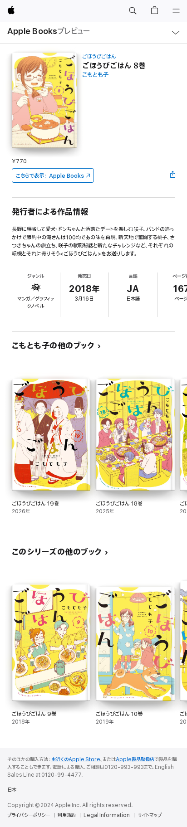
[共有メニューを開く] (172, 175)
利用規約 (67, 815)
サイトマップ (150, 815)
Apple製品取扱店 (135, 759)
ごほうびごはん (99, 56)
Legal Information (107, 815)
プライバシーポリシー (28, 815)
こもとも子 (95, 75)
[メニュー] (176, 11)
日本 (11, 790)
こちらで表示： (50, 175)
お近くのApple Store (75, 759)
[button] (132, 11)
